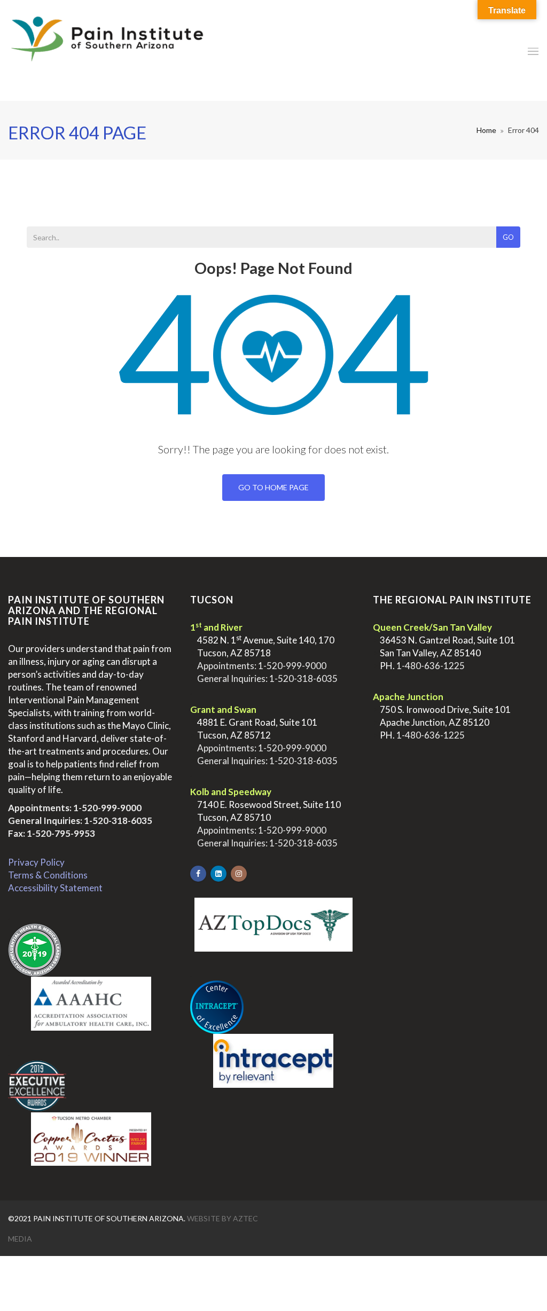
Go (508, 237)
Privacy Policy (36, 862)
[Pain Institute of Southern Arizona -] (107, 50)
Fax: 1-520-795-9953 (51, 833)
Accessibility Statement (55, 887)
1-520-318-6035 (118, 820)
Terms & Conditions (48, 875)
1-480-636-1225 (430, 665)
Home (486, 130)
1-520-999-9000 (107, 807)
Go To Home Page (273, 487)
